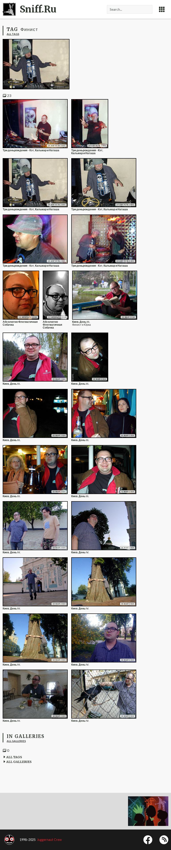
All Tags (13, 34)
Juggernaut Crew (49, 840)
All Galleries (16, 741)
